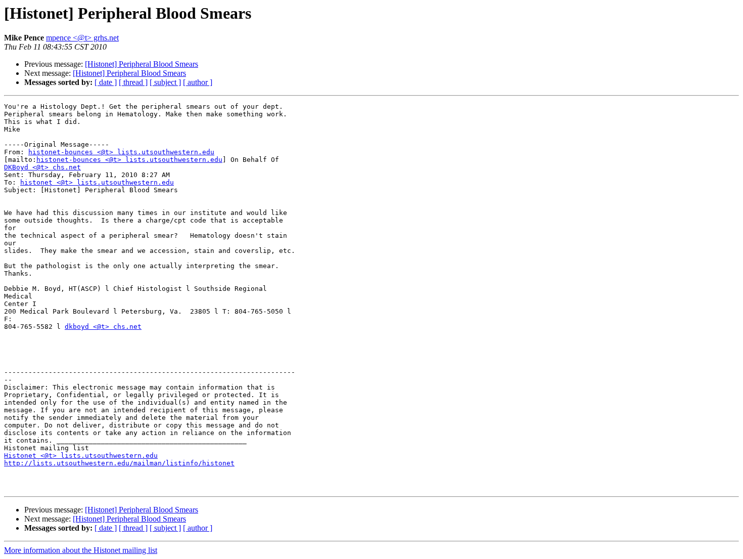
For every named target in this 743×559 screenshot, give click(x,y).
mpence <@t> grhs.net (82, 37)
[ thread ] (133, 82)
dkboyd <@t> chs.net (103, 326)
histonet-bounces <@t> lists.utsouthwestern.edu (121, 152)
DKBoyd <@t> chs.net (42, 167)
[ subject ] (165, 82)
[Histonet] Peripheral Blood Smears (141, 64)
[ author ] (197, 82)
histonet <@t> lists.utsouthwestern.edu (97, 182)
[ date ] (106, 82)
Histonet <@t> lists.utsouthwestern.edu (81, 455)
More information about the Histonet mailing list (80, 550)
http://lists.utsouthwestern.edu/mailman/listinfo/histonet (119, 463)
